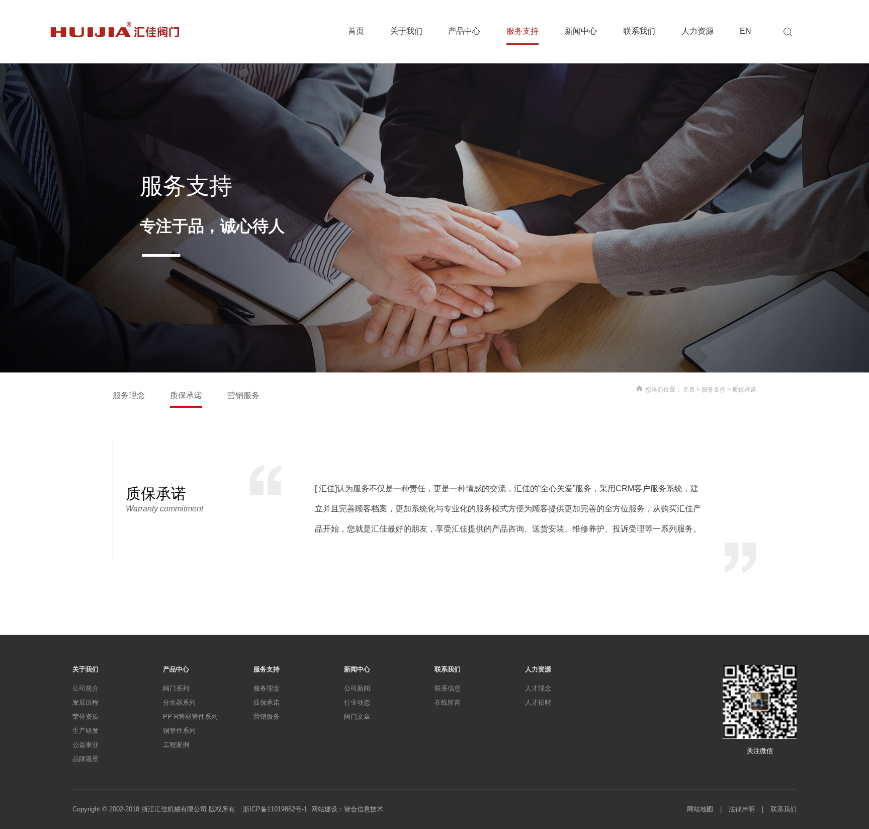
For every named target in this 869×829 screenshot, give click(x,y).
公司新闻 (357, 688)
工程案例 (176, 744)
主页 (689, 389)
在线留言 (447, 702)
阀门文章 (357, 716)
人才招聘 (538, 702)
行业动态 (357, 702)
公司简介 (85, 688)
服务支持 (522, 31)
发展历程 (85, 702)
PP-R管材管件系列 (190, 716)
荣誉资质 (85, 716)
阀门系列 (176, 688)
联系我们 (639, 31)
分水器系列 (179, 702)
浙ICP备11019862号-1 (277, 809)
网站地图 (700, 809)
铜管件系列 (179, 730)
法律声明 (742, 809)
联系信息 (447, 688)
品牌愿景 (85, 759)
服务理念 (129, 395)
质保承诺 (186, 395)
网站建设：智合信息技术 (347, 809)
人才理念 (538, 688)
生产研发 (85, 730)
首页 (356, 31)
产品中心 (464, 31)
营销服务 (243, 395)
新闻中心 (581, 31)
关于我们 (406, 31)
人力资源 (697, 31)
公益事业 (85, 744)
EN (745, 31)
